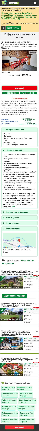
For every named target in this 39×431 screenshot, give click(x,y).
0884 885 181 (11, 93)
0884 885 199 (29, 93)
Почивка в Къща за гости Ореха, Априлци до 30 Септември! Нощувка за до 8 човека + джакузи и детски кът (17, 305)
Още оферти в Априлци (14, 296)
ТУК (13, 207)
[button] (35, 3)
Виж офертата (13, 28)
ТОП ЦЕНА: (11, 75)
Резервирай (19, 88)
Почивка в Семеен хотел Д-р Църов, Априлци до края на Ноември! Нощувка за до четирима (17, 359)
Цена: (3, 24)
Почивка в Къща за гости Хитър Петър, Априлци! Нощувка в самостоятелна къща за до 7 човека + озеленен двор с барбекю (17, 272)
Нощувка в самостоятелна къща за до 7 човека (9, 122)
